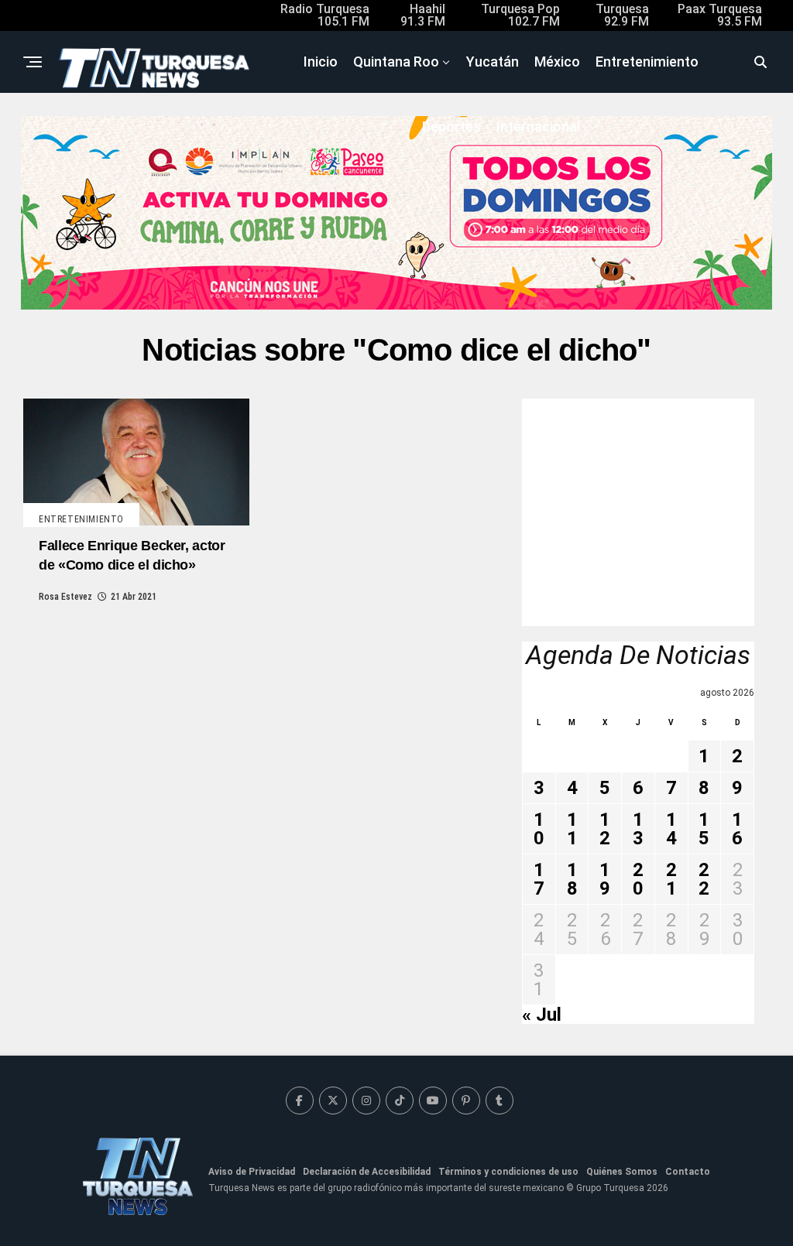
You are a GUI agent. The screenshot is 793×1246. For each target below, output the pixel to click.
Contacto (687, 1171)
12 (604, 829)
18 (572, 879)
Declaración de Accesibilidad (367, 1171)
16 (737, 829)
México (557, 61)
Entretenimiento (647, 61)
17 (539, 879)
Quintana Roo (396, 61)
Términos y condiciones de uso (508, 1171)
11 (572, 829)
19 (604, 879)
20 (638, 879)
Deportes (451, 126)
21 (671, 879)
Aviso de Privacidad (251, 1171)
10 (539, 829)
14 (671, 829)
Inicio (321, 61)
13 (638, 829)
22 (704, 879)
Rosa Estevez (65, 596)
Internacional (538, 126)
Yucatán (492, 61)
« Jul (541, 1014)
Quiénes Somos (621, 1171)
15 (704, 829)
